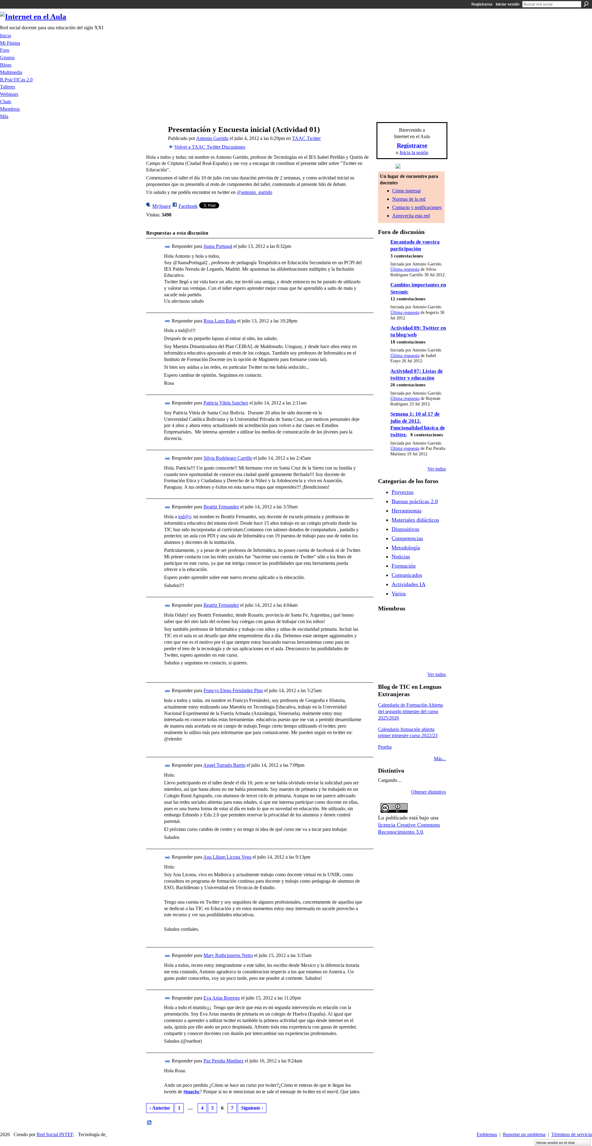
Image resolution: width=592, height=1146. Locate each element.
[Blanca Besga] (416, 641)
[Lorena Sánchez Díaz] (385, 641)
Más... (440, 758)
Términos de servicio (571, 1134)
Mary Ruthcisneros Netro (228, 955)
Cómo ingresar (406, 190)
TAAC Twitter (306, 138)
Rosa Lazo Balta (220, 320)
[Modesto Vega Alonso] (432, 624)
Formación (404, 566)
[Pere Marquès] (385, 658)
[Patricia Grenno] (416, 658)
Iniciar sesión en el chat (555, 1142)
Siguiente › (252, 1108)
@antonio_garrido (254, 192)
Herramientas (406, 510)
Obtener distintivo (428, 792)
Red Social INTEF (55, 1134)
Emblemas (487, 1134)
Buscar (586, 4)
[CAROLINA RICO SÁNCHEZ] (432, 658)
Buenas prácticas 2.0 (415, 501)
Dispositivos (405, 529)
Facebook (188, 206)
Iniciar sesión (507, 4)
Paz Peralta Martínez (224, 1060)
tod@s (184, 516)
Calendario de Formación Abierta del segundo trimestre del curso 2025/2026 (410, 711)
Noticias (401, 556)
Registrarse (481, 4)
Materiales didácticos (415, 520)
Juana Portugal (218, 246)
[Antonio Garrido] (154, 141)
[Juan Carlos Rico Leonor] (401, 641)
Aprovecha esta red (411, 215)
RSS (149, 1123)
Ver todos (436, 468)
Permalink (168, 247)
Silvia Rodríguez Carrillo (228, 458)
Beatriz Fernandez (221, 506)
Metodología (406, 547)
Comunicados (407, 575)
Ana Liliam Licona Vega (227, 857)
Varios (399, 593)
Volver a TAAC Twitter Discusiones (209, 147)
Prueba (385, 747)
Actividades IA (409, 584)
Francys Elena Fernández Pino (233, 690)
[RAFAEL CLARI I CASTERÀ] (401, 624)
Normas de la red (409, 199)
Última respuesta (404, 269)
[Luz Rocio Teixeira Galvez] (432, 641)
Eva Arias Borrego (222, 997)
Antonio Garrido (212, 138)
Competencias (407, 538)
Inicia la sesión (414, 152)
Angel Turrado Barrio (224, 765)
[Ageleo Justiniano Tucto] (385, 624)
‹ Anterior (160, 1108)
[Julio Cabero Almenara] (401, 658)
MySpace (161, 206)
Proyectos (402, 492)
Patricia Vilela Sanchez (226, 402)
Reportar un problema (524, 1134)
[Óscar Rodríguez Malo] (416, 624)
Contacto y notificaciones (417, 207)
